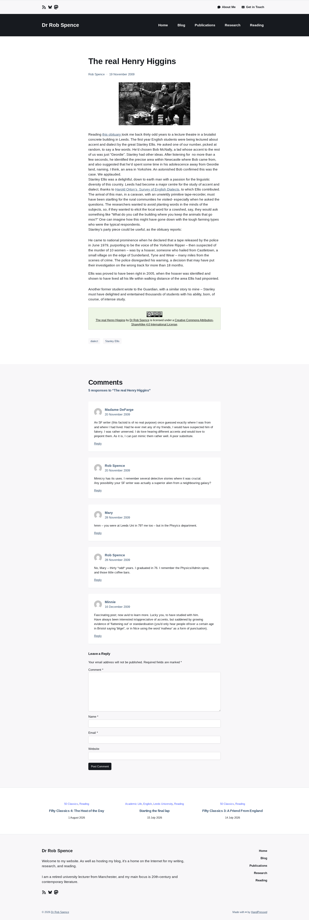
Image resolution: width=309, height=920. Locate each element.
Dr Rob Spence (60, 25)
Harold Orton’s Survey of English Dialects (147, 189)
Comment (95, 669)
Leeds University (163, 803)
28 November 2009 (117, 517)
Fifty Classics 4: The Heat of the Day (76, 811)
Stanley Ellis (112, 341)
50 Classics (71, 803)
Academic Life (133, 803)
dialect (94, 341)
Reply (98, 443)
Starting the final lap (154, 811)
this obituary (112, 134)
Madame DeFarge (119, 410)
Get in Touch (255, 7)
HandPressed (259, 912)
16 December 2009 (117, 607)
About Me (229, 7)
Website (93, 749)
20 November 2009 (117, 414)
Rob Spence (115, 466)
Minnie (110, 602)
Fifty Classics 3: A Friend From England (232, 811)
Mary (109, 513)
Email (93, 732)
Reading (84, 803)
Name (93, 716)
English (147, 803)
